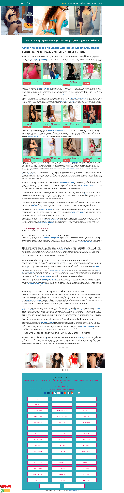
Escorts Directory (69, 388)
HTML (64, 386)
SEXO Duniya (62, 474)
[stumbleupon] (72, 393)
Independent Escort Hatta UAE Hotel (81, 40)
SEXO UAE (37, 457)
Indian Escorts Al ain (79, 39)
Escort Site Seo (55, 388)
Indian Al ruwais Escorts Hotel (65, 41)
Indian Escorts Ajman (55, 39)
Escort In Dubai (62, 445)
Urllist (68, 386)
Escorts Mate (38, 433)
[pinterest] (52, 393)
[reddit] (65, 393)
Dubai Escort (38, 404)
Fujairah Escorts (86, 439)
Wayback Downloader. (74, 490)
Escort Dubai (38, 480)
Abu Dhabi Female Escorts (38, 428)
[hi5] (79, 393)
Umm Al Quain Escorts (38, 399)
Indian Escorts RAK (62, 433)
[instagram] (58, 393)
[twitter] (48, 393)
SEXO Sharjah (62, 457)
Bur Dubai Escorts (38, 410)
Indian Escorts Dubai (30, 39)
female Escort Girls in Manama (64, 380)
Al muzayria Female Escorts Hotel (81, 41)
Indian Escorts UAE (38, 451)
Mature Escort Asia (38, 416)
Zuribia (25, 3)
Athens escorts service (84, 379)
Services (76, 3)
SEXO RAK (86, 433)
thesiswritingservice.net (62, 395)
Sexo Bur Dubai (62, 404)
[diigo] (75, 393)
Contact (99, 3)
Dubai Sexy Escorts (38, 439)
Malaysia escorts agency (37, 380)
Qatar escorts (39, 379)
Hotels (94, 3)
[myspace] (62, 393)
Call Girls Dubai (86, 422)
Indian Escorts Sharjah (67, 39)
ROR (59, 386)
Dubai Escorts (73, 382)
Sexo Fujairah (86, 445)
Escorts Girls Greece (29, 379)
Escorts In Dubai (62, 399)
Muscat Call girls (72, 379)
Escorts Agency (79, 388)
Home (64, 3)
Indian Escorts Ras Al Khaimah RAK (32, 40)
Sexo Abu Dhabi (86, 428)
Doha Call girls (48, 379)
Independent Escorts (90, 388)
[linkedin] (55, 393)
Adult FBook (62, 451)
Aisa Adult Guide (74, 486)
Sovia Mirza (62, 428)
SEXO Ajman (86, 462)
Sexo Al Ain (62, 422)
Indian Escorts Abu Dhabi (42, 39)
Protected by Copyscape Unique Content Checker (62, 389)
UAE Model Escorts (50, 486)
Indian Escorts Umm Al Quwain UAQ (49, 40)
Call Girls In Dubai (62, 462)
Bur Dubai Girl (86, 404)
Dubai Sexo (86, 399)
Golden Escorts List (38, 422)
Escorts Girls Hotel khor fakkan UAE (48, 41)
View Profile (27, 83)
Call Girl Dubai (62, 439)
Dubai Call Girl (86, 410)
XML (55, 386)
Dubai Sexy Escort (86, 451)
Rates (88, 3)
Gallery (82, 3)
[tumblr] (69, 393)
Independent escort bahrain (81, 380)
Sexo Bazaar (38, 445)
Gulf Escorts (86, 480)
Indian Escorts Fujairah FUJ (91, 39)
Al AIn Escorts (86, 416)
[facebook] (45, 393)
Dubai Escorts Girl (38, 468)
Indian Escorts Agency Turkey (60, 382)
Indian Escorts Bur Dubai (66, 40)
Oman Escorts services (60, 379)
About (70, 3)
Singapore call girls (50, 380)
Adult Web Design (38, 388)
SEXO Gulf (62, 468)
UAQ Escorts (86, 468)
